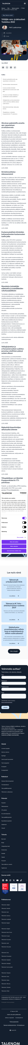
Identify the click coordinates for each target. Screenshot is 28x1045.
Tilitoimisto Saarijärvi (6, 960)
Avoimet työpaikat (5, 748)
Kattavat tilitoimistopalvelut (7, 781)
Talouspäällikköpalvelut (6, 788)
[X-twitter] (13, 880)
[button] (25, 3)
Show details (20, 537)
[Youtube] (17, 880)
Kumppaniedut (4, 770)
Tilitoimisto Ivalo (5, 912)
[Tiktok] (21, 880)
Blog (4, 15)
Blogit (2, 842)
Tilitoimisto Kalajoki (5, 928)
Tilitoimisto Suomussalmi (7, 967)
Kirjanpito (3, 803)
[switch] (24, 522)
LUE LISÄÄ (4, 168)
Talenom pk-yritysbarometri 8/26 (14, 581)
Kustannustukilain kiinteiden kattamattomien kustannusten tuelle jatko (11, 89)
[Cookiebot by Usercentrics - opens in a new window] (20, 493)
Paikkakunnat (6, 900)
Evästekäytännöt (19, 1017)
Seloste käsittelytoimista (10, 1025)
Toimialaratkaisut (5, 784)
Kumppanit (3, 766)
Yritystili (3, 828)
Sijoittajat (3, 755)
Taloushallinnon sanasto (6, 864)
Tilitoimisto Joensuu (5, 915)
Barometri (3, 839)
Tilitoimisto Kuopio (5, 936)
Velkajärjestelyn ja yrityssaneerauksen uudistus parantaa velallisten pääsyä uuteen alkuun (11, 101)
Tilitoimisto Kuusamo (6, 939)
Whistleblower (20, 1025)
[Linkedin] (3, 880)
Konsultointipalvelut (5, 813)
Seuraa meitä (5, 875)
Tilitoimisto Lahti (5, 943)
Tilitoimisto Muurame (6, 947)
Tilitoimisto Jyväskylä (6, 919)
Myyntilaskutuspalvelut (6, 821)
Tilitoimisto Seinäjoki (6, 963)
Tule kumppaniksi (5, 763)
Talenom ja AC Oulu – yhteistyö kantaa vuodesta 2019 (14, 605)
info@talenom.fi (17, 999)
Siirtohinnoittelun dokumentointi (10, 84)
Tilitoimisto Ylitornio (5, 983)
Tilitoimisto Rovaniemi (6, 956)
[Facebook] (6, 880)
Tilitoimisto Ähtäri (5, 991)
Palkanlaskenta (4, 806)
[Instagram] (10, 880)
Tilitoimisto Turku (5, 976)
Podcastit (3, 860)
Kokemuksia (4, 850)
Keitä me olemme (5, 752)
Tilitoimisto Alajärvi (5, 905)
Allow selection (14, 546)
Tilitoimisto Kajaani (5, 923)
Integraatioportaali (5, 846)
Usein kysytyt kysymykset (7, 759)
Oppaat (3, 857)
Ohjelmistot (4, 824)
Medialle (3, 853)
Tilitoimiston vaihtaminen (7, 792)
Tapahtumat (4, 868)
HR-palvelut (4, 810)
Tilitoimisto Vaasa (5, 980)
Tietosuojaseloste (14, 1022)
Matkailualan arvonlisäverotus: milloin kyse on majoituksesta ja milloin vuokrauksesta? (14, 630)
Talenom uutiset (9, 15)
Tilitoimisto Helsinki (5, 908)
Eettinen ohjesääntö (9, 1017)
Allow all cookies (14, 541)
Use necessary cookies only (14, 550)
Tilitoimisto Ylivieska (5, 987)
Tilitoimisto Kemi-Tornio (6, 932)
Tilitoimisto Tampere (5, 973)
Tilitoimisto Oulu (5, 952)
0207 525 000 (11, 997)
